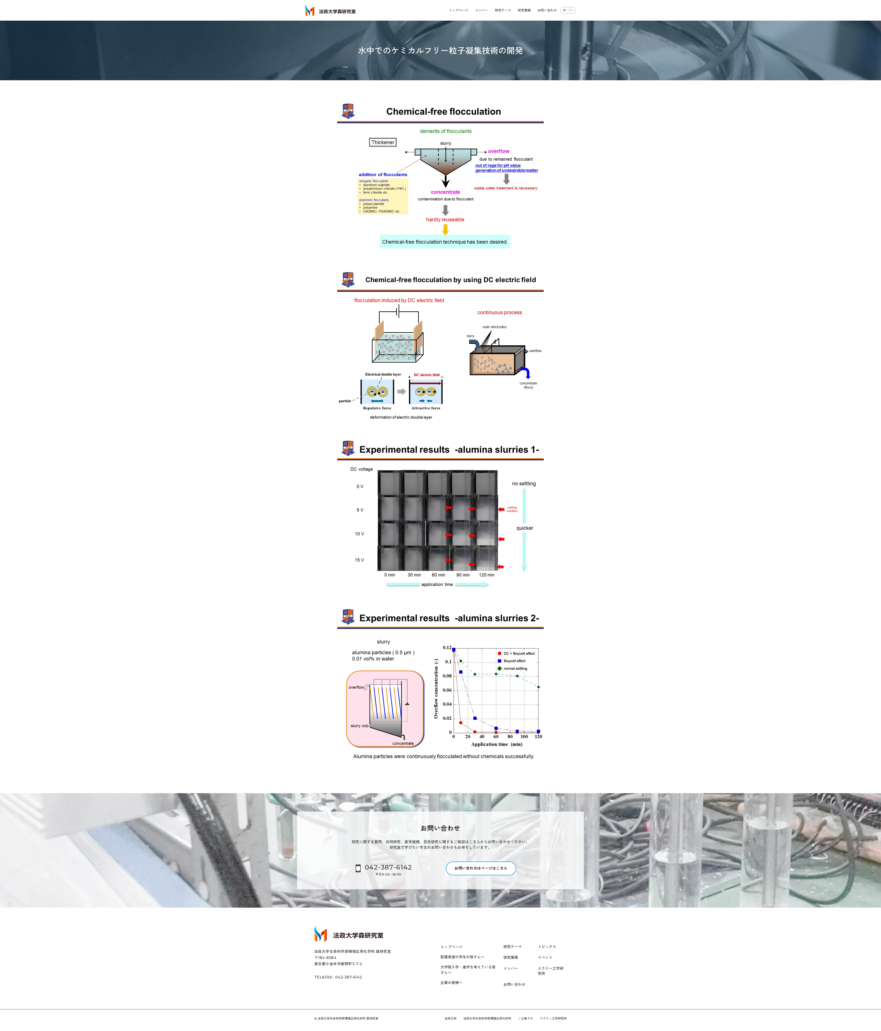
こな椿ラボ (525, 1018)
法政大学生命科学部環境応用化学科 (487, 1018)
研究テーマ (503, 10)
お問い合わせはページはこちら (480, 868)
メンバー (481, 10)
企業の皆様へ (451, 983)
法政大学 (451, 1018)
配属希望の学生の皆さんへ (462, 957)
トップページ (458, 10)
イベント (545, 957)
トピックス (547, 947)
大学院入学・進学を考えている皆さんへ (468, 970)
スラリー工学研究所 (550, 971)
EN (571, 10)
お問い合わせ (547, 10)
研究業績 (524, 10)
